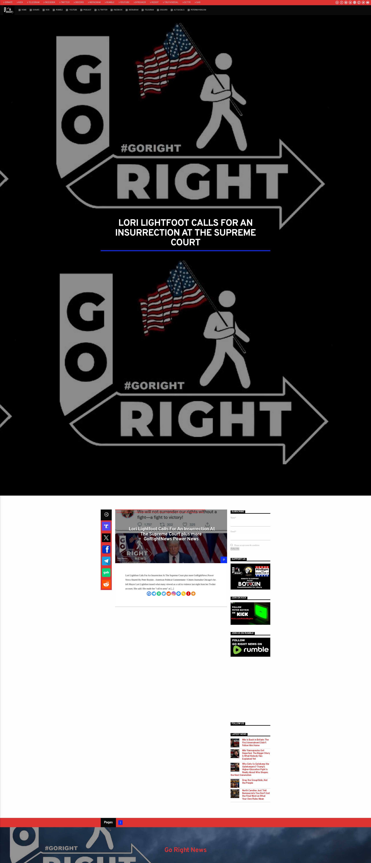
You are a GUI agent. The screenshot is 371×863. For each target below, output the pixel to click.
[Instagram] (173, 597)
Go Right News (185, 853)
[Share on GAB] (106, 576)
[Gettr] (188, 597)
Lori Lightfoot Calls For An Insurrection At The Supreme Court (169, 516)
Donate (9, 2)
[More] (193, 597)
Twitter (65, 2)
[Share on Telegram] (106, 564)
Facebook (50, 2)
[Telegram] (154, 597)
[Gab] (159, 597)
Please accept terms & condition (246, 549)
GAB (198, 2)
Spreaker (140, 2)
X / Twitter (102, 10)
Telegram (34, 2)
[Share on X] (106, 541)
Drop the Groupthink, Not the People (255, 785)
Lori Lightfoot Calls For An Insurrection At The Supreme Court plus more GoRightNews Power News (172, 537)
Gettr (187, 2)
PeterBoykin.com (198, 10)
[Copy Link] (183, 597)
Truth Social (171, 2)
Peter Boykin (122, 562)
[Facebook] (149, 597)
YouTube (125, 2)
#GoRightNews (124, 516)
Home (24, 10)
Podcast (87, 10)
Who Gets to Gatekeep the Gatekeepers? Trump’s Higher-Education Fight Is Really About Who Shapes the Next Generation (250, 773)
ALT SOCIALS (179, 10)
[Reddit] (169, 597)
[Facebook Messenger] (178, 597)
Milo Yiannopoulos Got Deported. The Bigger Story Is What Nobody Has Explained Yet (256, 758)
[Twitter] (164, 597)
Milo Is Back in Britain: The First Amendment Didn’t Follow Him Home (255, 746)
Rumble (110, 2)
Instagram (94, 2)
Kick (20, 2)
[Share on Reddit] (106, 587)
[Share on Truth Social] (106, 529)
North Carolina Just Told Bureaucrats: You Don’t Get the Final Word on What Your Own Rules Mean (256, 798)
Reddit (155, 2)
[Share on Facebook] (106, 553)
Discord (79, 2)
